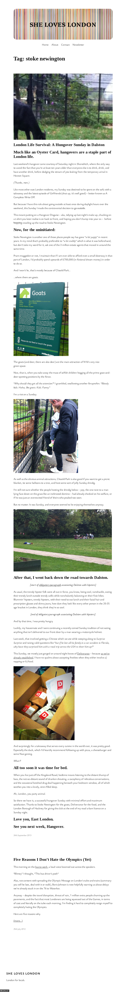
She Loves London (63, 24)
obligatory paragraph (50, 585)
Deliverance (83, 653)
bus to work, (41, 866)
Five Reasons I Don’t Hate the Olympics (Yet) (52, 859)
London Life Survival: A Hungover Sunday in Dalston (59, 145)
